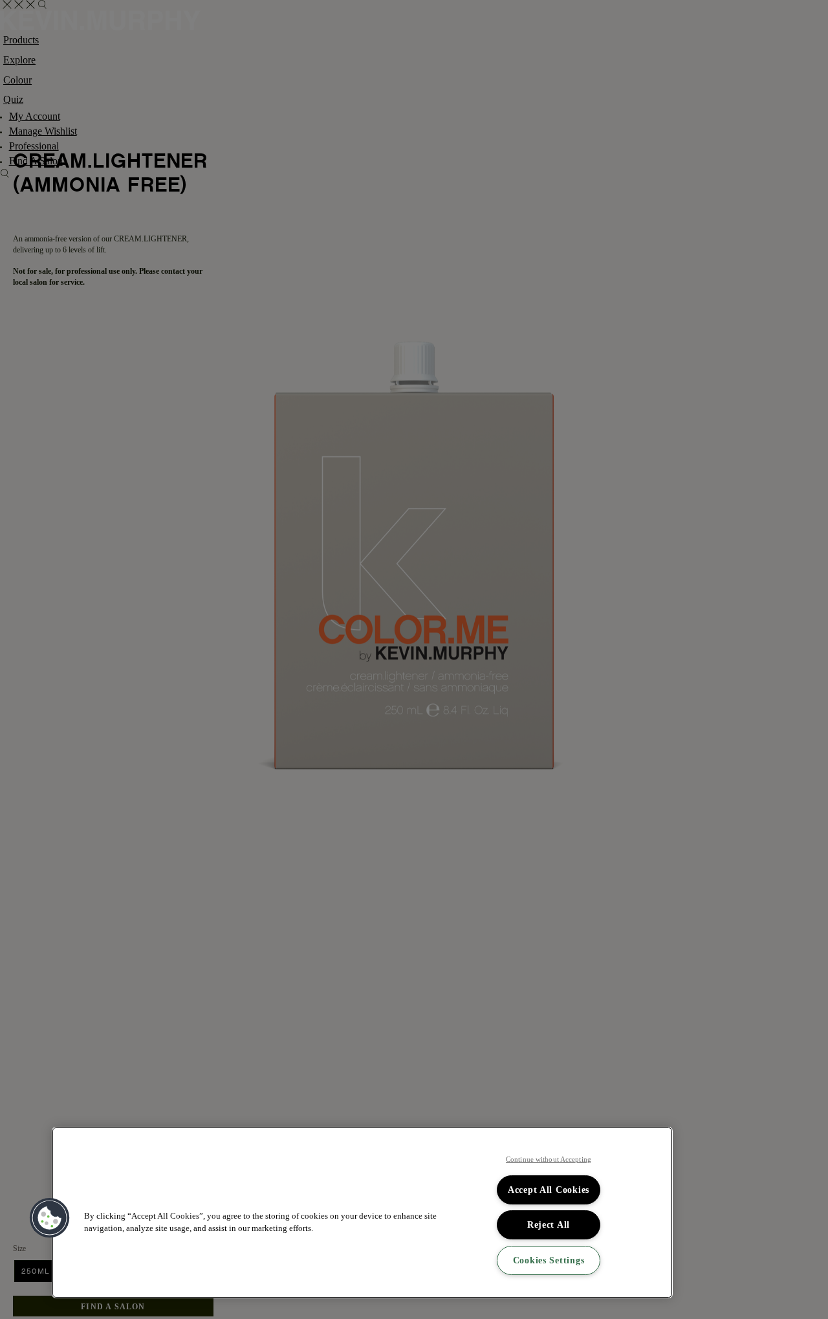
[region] (362, 1212)
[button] (50, 1218)
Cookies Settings (549, 1260)
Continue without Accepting (548, 1159)
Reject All (548, 1224)
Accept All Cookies (548, 1189)
